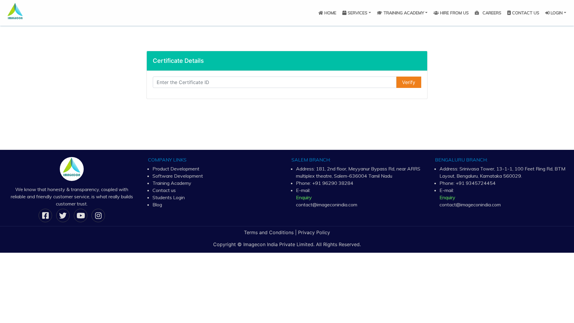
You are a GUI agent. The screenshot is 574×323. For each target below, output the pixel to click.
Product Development (175, 169)
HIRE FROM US (454, 13)
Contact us (164, 190)
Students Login (168, 197)
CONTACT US (525, 13)
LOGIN (556, 13)
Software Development (177, 176)
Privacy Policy (314, 232)
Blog (157, 205)
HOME (329, 13)
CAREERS (491, 13)
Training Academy (171, 183)
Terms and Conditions (269, 232)
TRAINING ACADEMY (403, 13)
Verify (408, 82)
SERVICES (356, 13)
